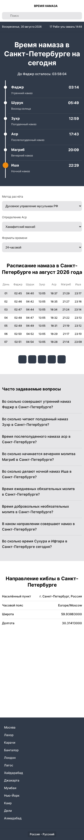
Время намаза (45, 6)
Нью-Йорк (11, 795)
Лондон (10, 758)
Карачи (9, 742)
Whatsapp (61, 359)
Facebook (32, 359)
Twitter (42, 359)
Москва (9, 727)
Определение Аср (14, 217)
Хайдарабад (13, 773)
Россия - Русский (42, 834)
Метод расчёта (12, 196)
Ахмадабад (13, 818)
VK (22, 359)
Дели (8, 811)
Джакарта (11, 780)
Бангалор (11, 750)
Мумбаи (10, 788)
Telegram (52, 359)
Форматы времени (14, 238)
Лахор (8, 735)
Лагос (8, 765)
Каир (8, 803)
